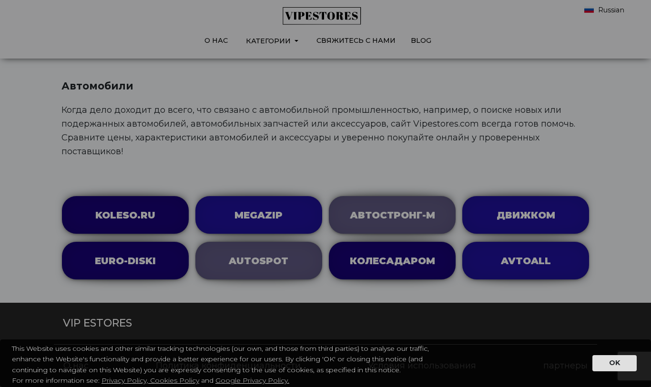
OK (614, 362)
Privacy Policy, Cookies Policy (150, 380)
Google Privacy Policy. (252, 380)
